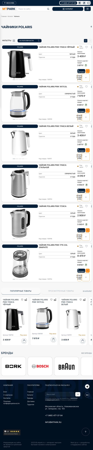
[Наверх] (86, 432)
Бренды (30, 398)
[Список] (85, 40)
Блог (5, 392)
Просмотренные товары (61, 291)
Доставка (30, 401)
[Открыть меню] (87, 9)
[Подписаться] (77, 394)
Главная (4, 16)
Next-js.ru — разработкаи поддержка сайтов (80, 443)
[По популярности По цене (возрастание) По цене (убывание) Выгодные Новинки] (30, 40)
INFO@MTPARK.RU (53, 422)
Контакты (6, 398)
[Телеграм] (79, 3)
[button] (34, 9)
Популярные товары (20, 291)
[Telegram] (87, 386)
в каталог (87, 291)
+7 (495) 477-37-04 (68, 3)
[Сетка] (90, 40)
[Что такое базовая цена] (85, 65)
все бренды (86, 353)
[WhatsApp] (84, 3)
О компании (8, 395)
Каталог (10, 16)
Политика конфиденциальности (11, 402)
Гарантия (30, 404)
